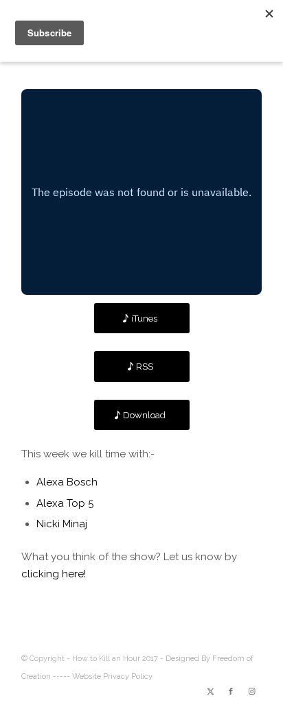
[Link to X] (210, 692)
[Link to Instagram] (251, 692)
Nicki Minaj (61, 524)
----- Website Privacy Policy (102, 676)
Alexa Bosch (67, 482)
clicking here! (53, 574)
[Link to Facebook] (230, 692)
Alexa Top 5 (64, 503)
